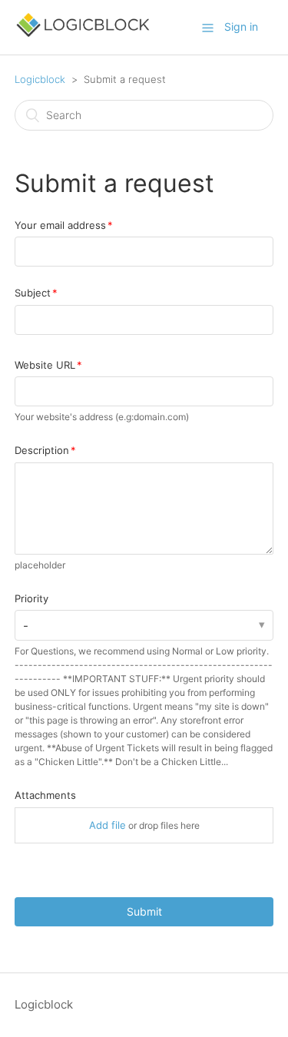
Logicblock (40, 79)
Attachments (45, 795)
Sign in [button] (241, 26)
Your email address (60, 225)
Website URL (45, 365)
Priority (31, 598)
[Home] (83, 35)
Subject (33, 293)
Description (42, 450)
